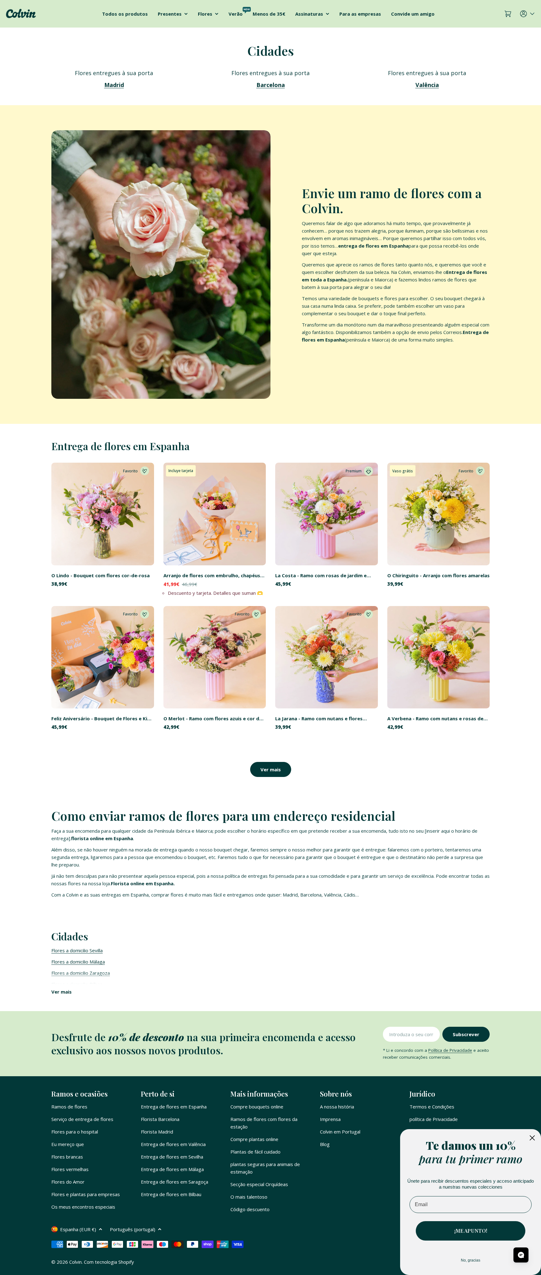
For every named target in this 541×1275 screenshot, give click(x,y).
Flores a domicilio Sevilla (77, 950)
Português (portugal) (132, 1229)
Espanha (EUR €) (78, 1229)
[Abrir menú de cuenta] (528, 14)
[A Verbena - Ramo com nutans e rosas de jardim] (438, 657)
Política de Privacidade (450, 1050)
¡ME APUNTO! (470, 1230)
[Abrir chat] (520, 1254)
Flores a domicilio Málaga (78, 962)
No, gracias (470, 1260)
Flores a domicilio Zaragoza (80, 973)
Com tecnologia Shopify (109, 1262)
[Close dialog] (532, 1138)
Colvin (75, 1262)
